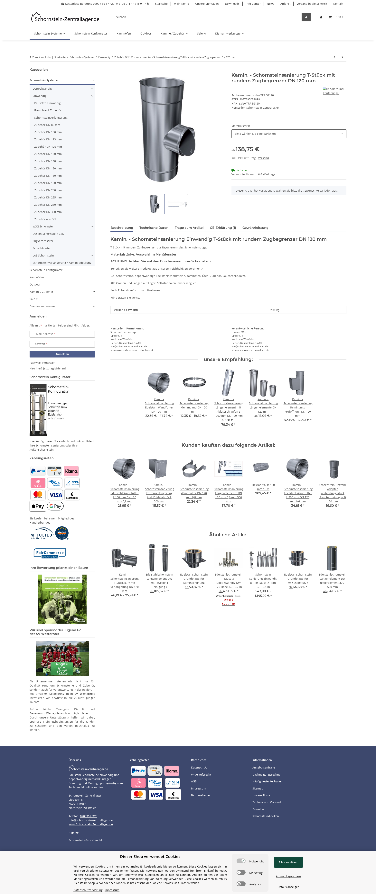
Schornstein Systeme (44, 80)
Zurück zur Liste (41, 57)
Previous (117, 490)
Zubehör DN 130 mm (48, 154)
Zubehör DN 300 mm (48, 212)
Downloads (232, 3)
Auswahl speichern (288, 876)
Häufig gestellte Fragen (267, 781)
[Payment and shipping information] (38, 470)
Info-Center (253, 3)
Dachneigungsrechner (267, 774)
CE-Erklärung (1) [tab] (223, 228)
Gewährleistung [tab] (255, 228)
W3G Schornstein (44, 226)
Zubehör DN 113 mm (48, 139)
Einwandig (39, 96)
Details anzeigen (288, 887)
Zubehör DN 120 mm (48, 146)
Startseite (161, 3)
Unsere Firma (261, 795)
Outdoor (35, 284)
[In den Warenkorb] (113, 70)
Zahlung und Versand (266, 802)
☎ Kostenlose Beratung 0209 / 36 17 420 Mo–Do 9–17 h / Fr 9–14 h (105, 3)
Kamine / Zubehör (41, 292)
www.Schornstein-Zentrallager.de (91, 824)
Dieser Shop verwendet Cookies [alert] (150, 856)
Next (340, 490)
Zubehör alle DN (45, 219)
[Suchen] (306, 17)
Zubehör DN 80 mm (47, 125)
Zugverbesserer (43, 241)
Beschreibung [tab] (121, 228)
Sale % (34, 299)
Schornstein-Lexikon (265, 816)
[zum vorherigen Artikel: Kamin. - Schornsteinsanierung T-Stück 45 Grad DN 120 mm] (334, 57)
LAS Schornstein (43, 255)
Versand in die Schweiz (312, 3)
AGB (194, 781)
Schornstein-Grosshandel (85, 840)
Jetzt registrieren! (54, 368)
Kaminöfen (37, 277)
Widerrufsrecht (201, 774)
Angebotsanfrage (263, 767)
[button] (321, 17)
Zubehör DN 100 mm (48, 132)
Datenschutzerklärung (88, 890)
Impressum (198, 788)
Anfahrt (285, 3)
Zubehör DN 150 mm (48, 168)
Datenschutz (199, 767)
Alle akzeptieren (288, 862)
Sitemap (257, 788)
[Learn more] (65, 17)
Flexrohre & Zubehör (47, 110)
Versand (263, 158)
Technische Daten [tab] (153, 228)
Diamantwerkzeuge (42, 306)
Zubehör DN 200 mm (48, 190)
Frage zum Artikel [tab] (189, 228)
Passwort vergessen (42, 363)
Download (259, 809)
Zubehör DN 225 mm (48, 197)
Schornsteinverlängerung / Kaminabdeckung (62, 263)
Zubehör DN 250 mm (48, 204)
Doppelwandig (42, 88)
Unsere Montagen (207, 3)
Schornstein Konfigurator (46, 270)
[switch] (241, 861)
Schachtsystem (42, 248)
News (270, 3)
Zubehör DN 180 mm (48, 183)
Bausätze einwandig (47, 103)
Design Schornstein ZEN (48, 234)
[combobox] (288, 133)
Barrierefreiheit (201, 795)
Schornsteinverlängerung (51, 117)
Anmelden (62, 354)
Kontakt (338, 3)
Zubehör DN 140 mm (48, 161)
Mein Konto (181, 3)
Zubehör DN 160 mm (48, 175)
